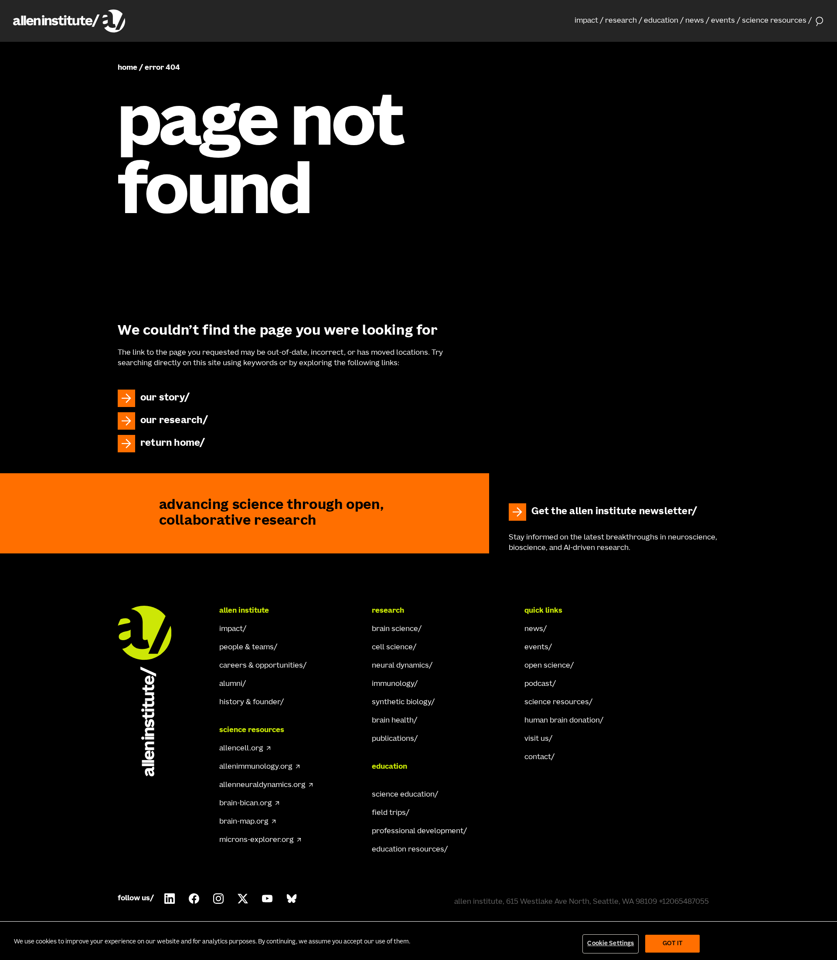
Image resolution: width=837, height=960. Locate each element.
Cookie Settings (610, 943)
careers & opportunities (261, 665)
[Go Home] (152, 691)
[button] (589, 21)
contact (537, 757)
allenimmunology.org (256, 766)
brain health (393, 720)
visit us (536, 739)
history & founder (249, 702)
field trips (389, 813)
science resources (774, 20)
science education (403, 794)
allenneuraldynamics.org (262, 785)
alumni (230, 684)
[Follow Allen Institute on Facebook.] (194, 898)
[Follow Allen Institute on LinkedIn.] (169, 898)
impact (586, 20)
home (127, 67)
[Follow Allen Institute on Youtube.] (267, 898)
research (621, 20)
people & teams (246, 647)
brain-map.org (244, 821)
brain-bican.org (245, 803)
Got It (673, 943)
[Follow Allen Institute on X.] (243, 898)
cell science (392, 647)
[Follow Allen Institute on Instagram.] (218, 898)
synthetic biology (401, 702)
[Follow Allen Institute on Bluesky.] (291, 898)
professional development (417, 831)
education (661, 20)
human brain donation (562, 720)
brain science (395, 629)
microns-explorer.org (256, 840)
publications (393, 739)
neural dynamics (400, 665)
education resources (408, 849)
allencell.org (241, 748)
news (694, 20)
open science (547, 665)
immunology (393, 684)
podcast (538, 684)
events (723, 20)
